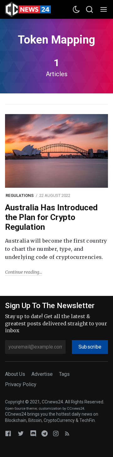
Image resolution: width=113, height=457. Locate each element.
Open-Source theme (21, 409)
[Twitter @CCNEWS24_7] (21, 433)
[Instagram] (56, 433)
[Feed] (67, 433)
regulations (20, 195)
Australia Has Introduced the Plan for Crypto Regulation (51, 217)
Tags (64, 374)
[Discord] (33, 433)
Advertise (42, 374)
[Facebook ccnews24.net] (8, 433)
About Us (15, 374)
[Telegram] (44, 433)
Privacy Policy (20, 384)
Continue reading (22, 272)
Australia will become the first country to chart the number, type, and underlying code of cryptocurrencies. (56, 249)
